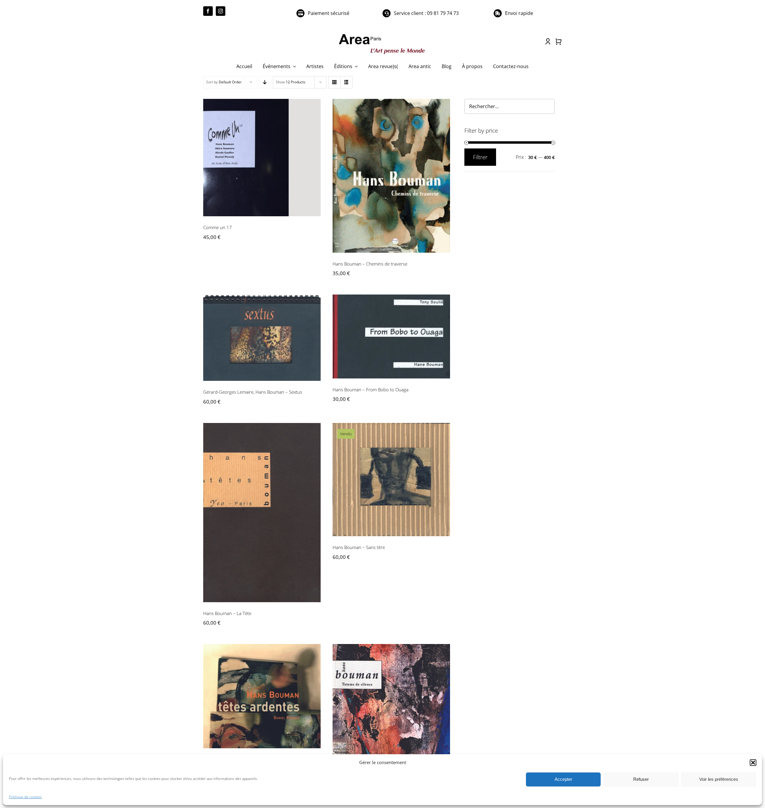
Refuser (641, 779)
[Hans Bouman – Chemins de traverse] (391, 176)
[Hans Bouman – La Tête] (262, 512)
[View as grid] (334, 82)
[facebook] (208, 11)
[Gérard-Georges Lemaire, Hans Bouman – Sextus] (262, 338)
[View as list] (346, 82)
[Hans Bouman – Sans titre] (391, 479)
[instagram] (220, 11)
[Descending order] (265, 82)
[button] (753, 763)
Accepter (563, 779)
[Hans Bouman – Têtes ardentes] (262, 696)
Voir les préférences (718, 779)
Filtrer (480, 157)
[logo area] (382, 34)
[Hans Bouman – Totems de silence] (391, 712)
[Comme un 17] (262, 157)
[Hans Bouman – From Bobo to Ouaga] (391, 336)
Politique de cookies (25, 796)
